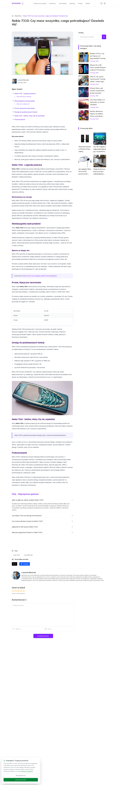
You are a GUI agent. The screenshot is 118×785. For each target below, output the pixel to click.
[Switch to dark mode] (104, 3)
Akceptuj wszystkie (20, 780)
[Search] (101, 3)
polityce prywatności (27, 771)
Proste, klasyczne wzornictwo (25, 108)
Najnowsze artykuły (40, 3)
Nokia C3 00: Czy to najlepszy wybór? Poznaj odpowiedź (39, 276)
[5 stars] (24, 591)
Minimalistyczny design (24, 96)
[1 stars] (13, 591)
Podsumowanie (20, 119)
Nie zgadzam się (20, 775)
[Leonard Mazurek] (14, 81)
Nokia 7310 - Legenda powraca (25, 93)
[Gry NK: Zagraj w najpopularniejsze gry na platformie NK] (99, 138)
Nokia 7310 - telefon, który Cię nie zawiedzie (30, 116)
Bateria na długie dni (23, 104)
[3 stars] (18, 591)
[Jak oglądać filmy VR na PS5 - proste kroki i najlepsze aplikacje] (84, 161)
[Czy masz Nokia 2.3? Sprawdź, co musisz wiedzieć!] (83, 104)
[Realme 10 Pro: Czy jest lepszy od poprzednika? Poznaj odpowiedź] (83, 57)
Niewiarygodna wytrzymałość (25, 101)
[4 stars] (21, 591)
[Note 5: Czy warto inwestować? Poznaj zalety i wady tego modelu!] (83, 80)
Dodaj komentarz (43, 636)
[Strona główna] (12, 16)
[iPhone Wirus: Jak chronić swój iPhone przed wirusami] (83, 92)
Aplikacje (72, 3)
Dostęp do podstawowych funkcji (26, 112)
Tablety (87, 3)
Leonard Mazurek (23, 80)
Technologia (63, 3)
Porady (80, 3)
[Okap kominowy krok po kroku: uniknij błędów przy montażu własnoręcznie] (99, 161)
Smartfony (52, 3)
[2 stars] (16, 591)
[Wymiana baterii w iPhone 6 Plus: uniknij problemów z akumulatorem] (84, 138)
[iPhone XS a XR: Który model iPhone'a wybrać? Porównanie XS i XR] (83, 69)
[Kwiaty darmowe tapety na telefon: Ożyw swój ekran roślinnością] (83, 115)
